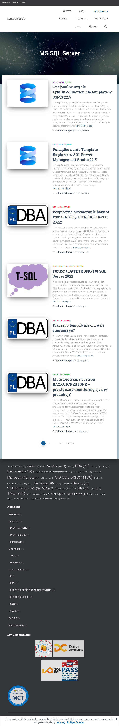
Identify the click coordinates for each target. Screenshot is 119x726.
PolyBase (28, 484)
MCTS (97, 472)
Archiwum (6, 3)
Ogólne (13, 618)
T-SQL (16, 493)
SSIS (72, 488)
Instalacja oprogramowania (58, 471)
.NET (12, 555)
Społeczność (18, 488)
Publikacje (44, 483)
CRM (70, 467)
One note (11, 484)
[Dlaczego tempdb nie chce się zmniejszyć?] (27, 328)
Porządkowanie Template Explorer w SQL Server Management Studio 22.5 (75, 154)
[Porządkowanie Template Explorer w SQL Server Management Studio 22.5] (27, 155)
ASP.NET (33, 466)
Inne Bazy (14, 514)
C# (42, 467)
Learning (62, 19)
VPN (103, 494)
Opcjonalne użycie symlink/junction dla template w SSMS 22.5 (82, 92)
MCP (88, 472)
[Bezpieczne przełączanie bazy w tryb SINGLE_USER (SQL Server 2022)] (27, 215)
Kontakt (15, 3)
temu (81, 130)
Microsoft (81, 19)
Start (68, 11)
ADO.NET (20, 466)
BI (11, 576)
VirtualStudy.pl (55, 494)
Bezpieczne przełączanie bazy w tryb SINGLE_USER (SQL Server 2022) (81, 217)
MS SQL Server (100, 11)
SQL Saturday (61, 488)
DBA (54, 207)
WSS (65, 498)
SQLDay (47, 488)
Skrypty (81, 483)
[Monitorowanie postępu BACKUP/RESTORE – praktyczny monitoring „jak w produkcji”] (27, 382)
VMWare (94, 494)
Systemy (95, 488)
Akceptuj (61, 722)
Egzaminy (104, 466)
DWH (93, 467)
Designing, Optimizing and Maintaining (30, 590)
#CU (10, 467)
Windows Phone (34, 499)
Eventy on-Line (19, 471)
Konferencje (78, 472)
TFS (29, 494)
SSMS (69, 82)
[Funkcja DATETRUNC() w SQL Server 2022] (27, 280)
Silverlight (67, 484)
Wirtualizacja (101, 19)
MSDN (34, 477)
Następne (70, 443)
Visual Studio (77, 494)
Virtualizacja (39, 494)
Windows (20, 499)
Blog (81, 11)
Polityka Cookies (75, 722)
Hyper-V (38, 472)
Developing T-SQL (60, 266)
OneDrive (98, 478)
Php (20, 484)
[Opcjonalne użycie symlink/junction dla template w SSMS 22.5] (27, 93)
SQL (36, 488)
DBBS (95, 27)
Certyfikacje (56, 466)
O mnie (22, 3)
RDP (58, 484)
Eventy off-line (18, 528)
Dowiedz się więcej (84, 126)
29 (61, 443)
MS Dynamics (47, 478)
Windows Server (51, 499)
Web (10, 499)
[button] (84, 11)
